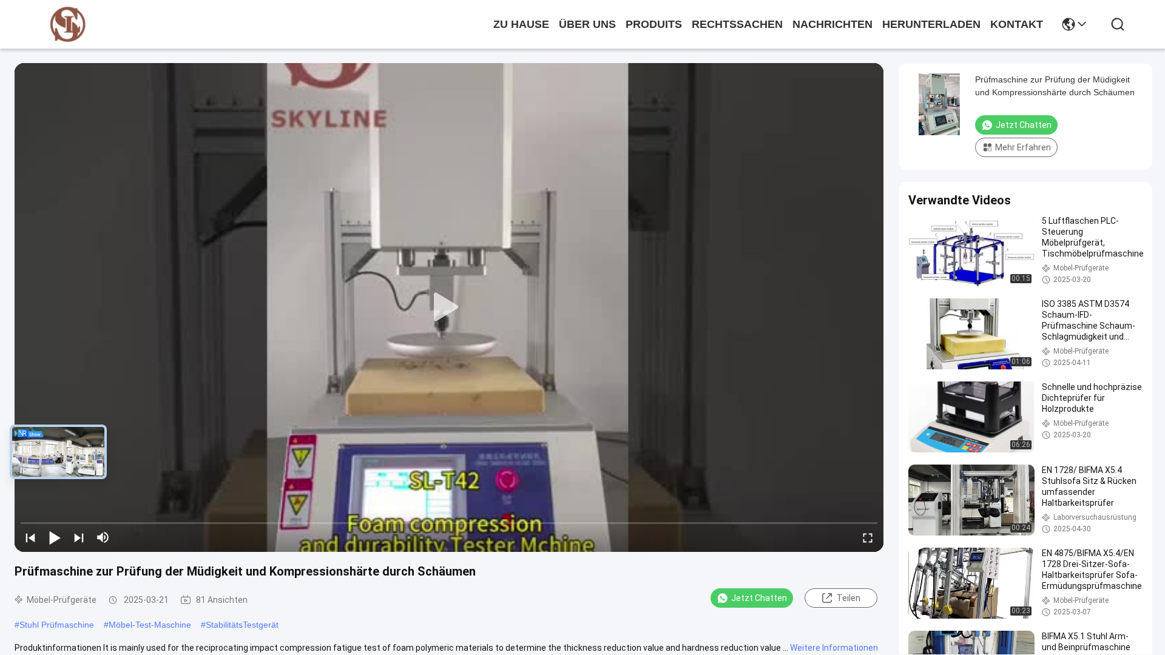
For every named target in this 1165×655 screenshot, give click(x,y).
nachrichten (832, 24)
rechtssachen (737, 24)
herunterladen (931, 24)
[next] (79, 537)
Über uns (587, 24)
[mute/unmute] (103, 537)
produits (654, 24)
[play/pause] (54, 537)
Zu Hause (521, 24)
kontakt (1016, 24)
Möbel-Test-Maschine (150, 625)
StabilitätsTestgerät (242, 625)
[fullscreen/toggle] (868, 537)
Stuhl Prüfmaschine (56, 625)
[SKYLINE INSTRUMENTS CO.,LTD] (68, 24)
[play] (449, 307)
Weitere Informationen (834, 648)
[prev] (30, 537)
